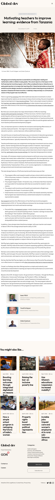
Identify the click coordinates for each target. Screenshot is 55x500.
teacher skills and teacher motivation (12, 114)
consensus (15, 97)
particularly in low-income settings (17, 152)
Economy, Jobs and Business (34, 450)
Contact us (4, 463)
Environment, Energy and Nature (35, 455)
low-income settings (23, 101)
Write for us (39, 464)
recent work (4, 118)
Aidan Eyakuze (25, 321)
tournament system (21, 209)
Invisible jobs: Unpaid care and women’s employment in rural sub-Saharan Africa (46, 428)
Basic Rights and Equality (33, 457)
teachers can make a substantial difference (17, 103)
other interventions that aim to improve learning (38, 262)
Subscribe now (39, 470)
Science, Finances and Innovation (35, 452)
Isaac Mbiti (24, 295)
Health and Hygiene (32, 449)
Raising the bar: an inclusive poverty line (27, 381)
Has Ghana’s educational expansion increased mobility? (46, 383)
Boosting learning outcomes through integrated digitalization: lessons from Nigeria (8, 387)
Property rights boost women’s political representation (27, 425)
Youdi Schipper (25, 308)
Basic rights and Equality (27, 14)
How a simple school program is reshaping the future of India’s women (8, 426)
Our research (5, 201)
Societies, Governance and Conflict (36, 454)
